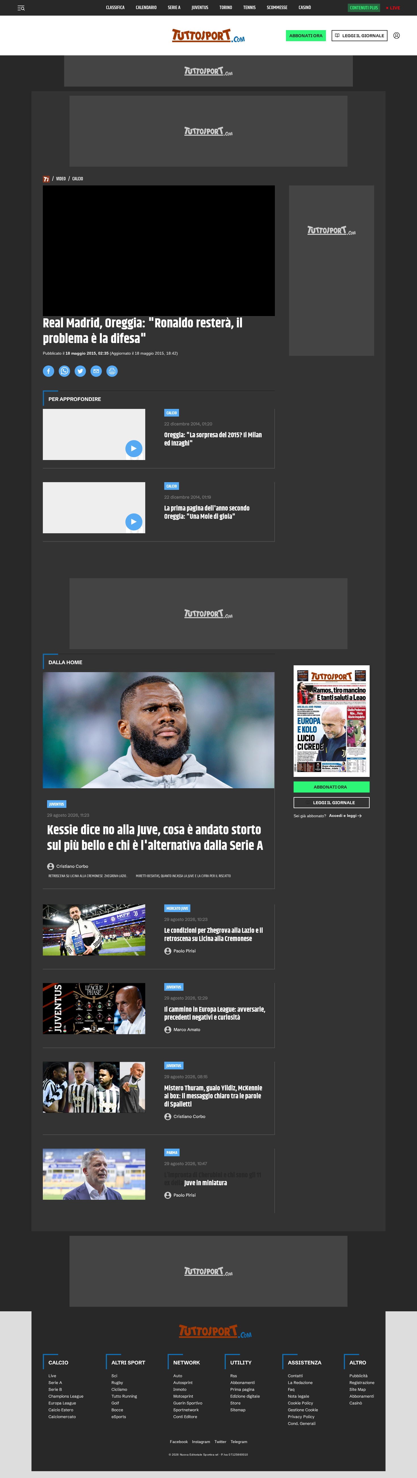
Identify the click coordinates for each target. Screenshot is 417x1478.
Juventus (200, 7)
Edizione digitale (245, 1396)
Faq (291, 1389)
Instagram (201, 1441)
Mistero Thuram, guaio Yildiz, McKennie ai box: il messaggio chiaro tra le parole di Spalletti (213, 1096)
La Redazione (300, 1382)
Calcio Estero (61, 1409)
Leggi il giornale (363, 36)
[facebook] (48, 371)
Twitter (220, 1441)
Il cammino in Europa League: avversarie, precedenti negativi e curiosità (214, 1014)
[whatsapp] (64, 371)
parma (172, 1152)
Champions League (66, 1396)
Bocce (117, 1409)
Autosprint (183, 1382)
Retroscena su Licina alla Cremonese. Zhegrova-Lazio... (88, 876)
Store (235, 1403)
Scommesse (277, 7)
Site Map (357, 1389)
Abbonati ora (330, 787)
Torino (226, 7)
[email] (96, 371)
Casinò (305, 7)
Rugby (117, 1382)
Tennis (249, 7)
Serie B (55, 1389)
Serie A (174, 7)
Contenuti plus (364, 8)
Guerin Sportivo (187, 1403)
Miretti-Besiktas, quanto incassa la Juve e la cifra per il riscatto (183, 876)
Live (395, 8)
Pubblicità (358, 1375)
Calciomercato (62, 1416)
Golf (115, 1403)
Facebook (179, 1441)
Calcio (77, 179)
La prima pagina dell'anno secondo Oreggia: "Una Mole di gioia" (207, 513)
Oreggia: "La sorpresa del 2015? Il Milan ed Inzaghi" (213, 439)
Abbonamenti (242, 1382)
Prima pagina (242, 1389)
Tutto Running (124, 1396)
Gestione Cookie (303, 1409)
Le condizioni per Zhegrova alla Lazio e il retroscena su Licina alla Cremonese (213, 935)
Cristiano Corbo (72, 866)
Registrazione (361, 1382)
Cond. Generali (301, 1423)
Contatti (295, 1375)
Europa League (62, 1403)
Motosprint (183, 1396)
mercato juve (177, 908)
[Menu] (21, 8)
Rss (233, 1375)
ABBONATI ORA (306, 36)
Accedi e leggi (343, 815)
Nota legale (298, 1396)
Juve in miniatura (212, 1179)
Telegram (239, 1441)
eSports (118, 1416)
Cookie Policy (300, 1403)
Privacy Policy (301, 1416)
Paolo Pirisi (185, 951)
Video (61, 179)
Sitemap (237, 1409)
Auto (177, 1375)
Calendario (146, 7)
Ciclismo (119, 1389)
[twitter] (80, 371)
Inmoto (179, 1389)
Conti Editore (185, 1416)
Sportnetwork (186, 1409)
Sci (114, 1375)
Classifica (115, 7)
